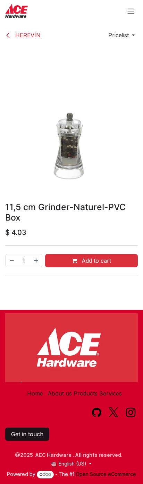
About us (60, 393)
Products (86, 393)
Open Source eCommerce (106, 474)
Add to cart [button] (95, 260)
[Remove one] (11, 260)
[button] (121, 35)
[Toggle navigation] (131, 10)
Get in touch (27, 434)
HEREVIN (27, 35)
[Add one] (36, 260)
